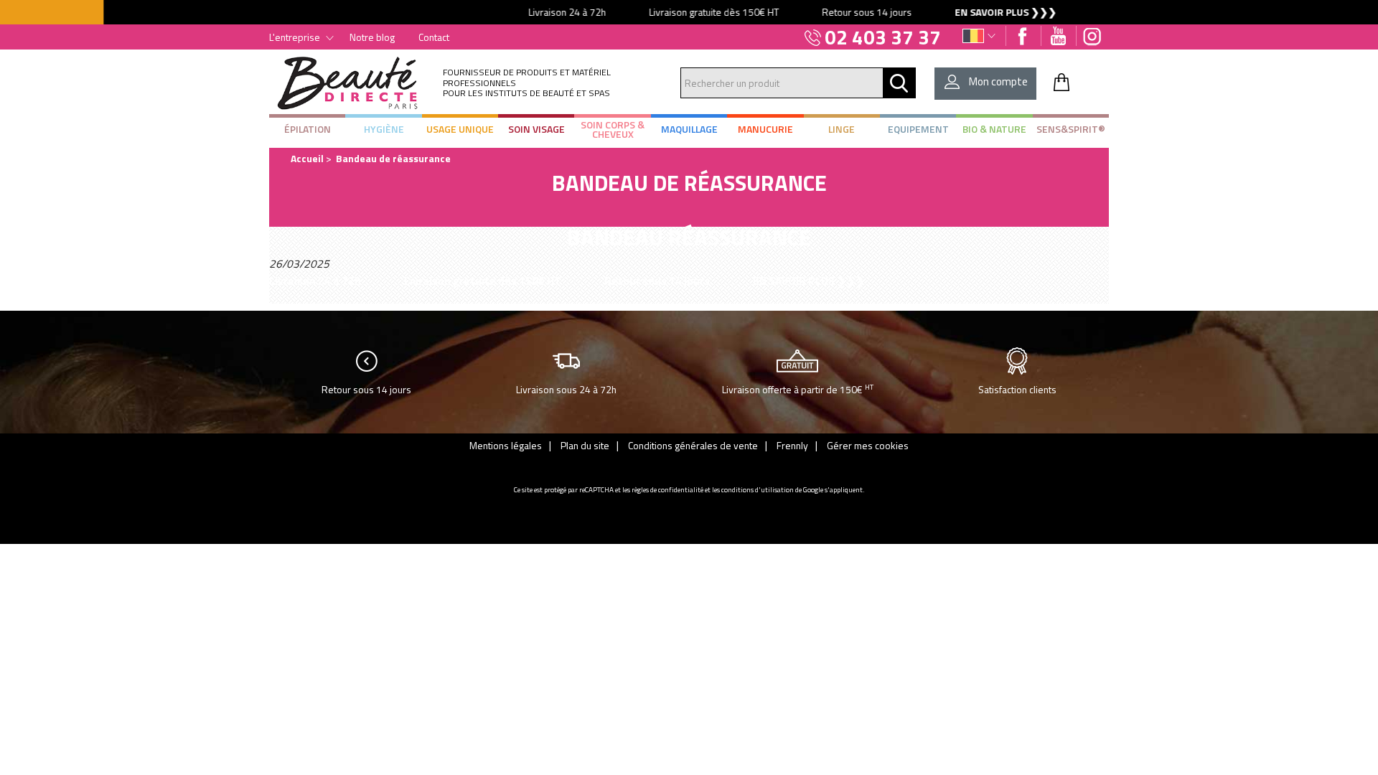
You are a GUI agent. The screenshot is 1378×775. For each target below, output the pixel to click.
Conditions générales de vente (693, 445)
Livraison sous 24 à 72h (566, 389)
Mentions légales (505, 445)
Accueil (307, 158)
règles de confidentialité (667, 489)
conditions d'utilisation (757, 489)
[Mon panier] (1061, 81)
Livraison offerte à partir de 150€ (797, 389)
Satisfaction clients (1017, 389)
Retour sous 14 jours (366, 389)
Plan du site (585, 445)
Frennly (792, 445)
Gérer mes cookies (868, 445)
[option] (689, 12)
